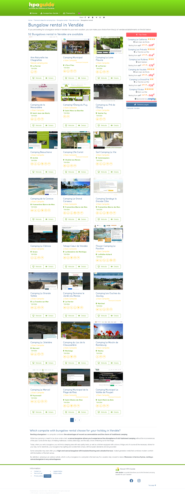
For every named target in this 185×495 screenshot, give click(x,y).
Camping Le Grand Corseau (72, 199)
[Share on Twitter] (88, 17)
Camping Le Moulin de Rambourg (107, 343)
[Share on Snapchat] (92, 17)
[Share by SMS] (104, 17)
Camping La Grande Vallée (41, 294)
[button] (80, 13)
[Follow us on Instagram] (139, 480)
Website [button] (38, 78)
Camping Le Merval (40, 389)
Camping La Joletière (41, 342)
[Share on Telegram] (96, 17)
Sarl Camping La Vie (106, 152)
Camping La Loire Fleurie (104, 58)
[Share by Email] (100, 17)
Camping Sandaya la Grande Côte (106, 199)
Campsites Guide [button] (50, 13)
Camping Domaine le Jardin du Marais (73, 294)
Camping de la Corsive (42, 198)
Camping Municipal (73, 57)
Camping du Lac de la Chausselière (74, 343)
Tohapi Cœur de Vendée (75, 246)
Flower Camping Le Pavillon (105, 247)
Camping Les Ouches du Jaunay (108, 294)
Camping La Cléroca (41, 246)
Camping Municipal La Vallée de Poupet (107, 391)
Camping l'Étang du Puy (75, 104)
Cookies (47, 476)
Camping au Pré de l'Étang (105, 106)
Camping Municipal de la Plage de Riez (75, 391)
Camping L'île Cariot (73, 152)
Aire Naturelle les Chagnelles (39, 58)
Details (50, 78)
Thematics (70, 13)
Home (34, 13)
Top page (151, 485)
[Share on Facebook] (85, 17)
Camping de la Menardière (38, 106)
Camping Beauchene (41, 152)
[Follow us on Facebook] (132, 480)
